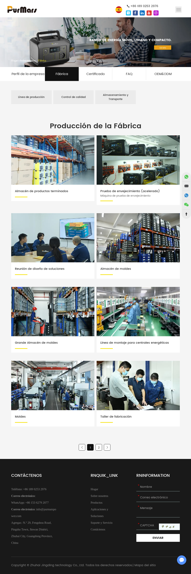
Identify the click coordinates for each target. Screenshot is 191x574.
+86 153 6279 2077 (37, 502)
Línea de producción (31, 97)
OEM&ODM (163, 74)
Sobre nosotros (28, 60)
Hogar (14, 60)
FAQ (129, 74)
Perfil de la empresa (28, 74)
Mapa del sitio (145, 565)
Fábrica (62, 74)
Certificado (95, 74)
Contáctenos (26, 475)
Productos (96, 502)
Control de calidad (73, 97)
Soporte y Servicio (101, 522)
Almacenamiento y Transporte (115, 97)
